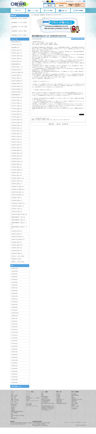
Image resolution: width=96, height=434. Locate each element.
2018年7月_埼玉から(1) (17, 139)
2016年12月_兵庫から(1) (17, 91)
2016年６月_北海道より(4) (17, 72)
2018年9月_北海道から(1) (17, 169)
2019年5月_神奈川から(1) (17, 181)
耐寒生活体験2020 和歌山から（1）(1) (19, 223)
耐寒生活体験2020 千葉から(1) (18, 217)
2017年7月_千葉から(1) (17, 111)
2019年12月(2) (15, 296)
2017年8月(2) (15, 329)
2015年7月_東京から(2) (17, 61)
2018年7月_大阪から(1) (17, 142)
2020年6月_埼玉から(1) (17, 231)
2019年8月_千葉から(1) (17, 197)
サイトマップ (67, 422)
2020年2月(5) (15, 293)
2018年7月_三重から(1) (17, 136)
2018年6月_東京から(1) (17, 128)
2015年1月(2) (15, 382)
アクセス (73, 422)
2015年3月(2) (15, 376)
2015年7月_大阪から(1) (17, 58)
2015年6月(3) (15, 368)
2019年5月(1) (15, 307)
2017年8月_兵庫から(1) (17, 114)
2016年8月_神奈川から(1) (17, 83)
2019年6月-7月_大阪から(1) (18, 186)
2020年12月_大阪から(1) (17, 253)
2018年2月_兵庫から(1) (17, 125)
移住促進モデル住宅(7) (16, 258)
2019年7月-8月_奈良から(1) (18, 192)
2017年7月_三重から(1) (17, 105)
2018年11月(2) (15, 315)
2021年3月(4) (15, 282)
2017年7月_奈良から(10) (17, 97)
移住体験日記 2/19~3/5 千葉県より (19, 35)
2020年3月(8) (15, 290)
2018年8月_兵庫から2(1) (17, 155)
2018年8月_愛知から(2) (17, 150)
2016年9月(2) (15, 346)
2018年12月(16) (15, 312)
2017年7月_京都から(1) (17, 103)
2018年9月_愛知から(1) (17, 167)
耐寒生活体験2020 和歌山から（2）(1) (19, 227)
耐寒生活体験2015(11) (16, 41)
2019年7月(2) (15, 304)
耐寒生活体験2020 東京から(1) (18, 219)
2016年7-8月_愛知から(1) (17, 80)
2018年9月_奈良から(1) (17, 172)
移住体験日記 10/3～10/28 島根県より (19, 27)
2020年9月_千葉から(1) (17, 247)
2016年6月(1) (15, 354)
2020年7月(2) (15, 287)
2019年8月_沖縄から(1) (17, 200)
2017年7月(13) (15, 332)
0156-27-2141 (14, 424)
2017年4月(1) (15, 337)
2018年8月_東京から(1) (17, 158)
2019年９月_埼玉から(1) (17, 211)
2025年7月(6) (15, 268)
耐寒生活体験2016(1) (16, 64)
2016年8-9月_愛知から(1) (17, 89)
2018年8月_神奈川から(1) (17, 161)
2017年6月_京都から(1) (17, 108)
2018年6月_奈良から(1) (17, 133)
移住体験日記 (42, 14)
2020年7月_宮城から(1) (17, 233)
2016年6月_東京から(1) (17, 69)
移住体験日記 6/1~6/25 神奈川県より (19, 19)
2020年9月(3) (15, 285)
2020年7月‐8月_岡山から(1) (18, 236)
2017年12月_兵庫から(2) (17, 122)
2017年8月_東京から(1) (17, 116)
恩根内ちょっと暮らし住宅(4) (18, 261)
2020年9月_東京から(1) (17, 250)
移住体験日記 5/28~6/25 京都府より (19, 32)
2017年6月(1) (15, 335)
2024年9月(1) (15, 273)
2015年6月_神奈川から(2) (17, 55)
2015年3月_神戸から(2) (17, 44)
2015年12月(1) (15, 360)
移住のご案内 (36, 14)
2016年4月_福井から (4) (17, 66)
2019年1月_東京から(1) (17, 175)
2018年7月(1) (15, 318)
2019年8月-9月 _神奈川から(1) (18, 203)
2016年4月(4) (15, 357)
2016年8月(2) (15, 349)
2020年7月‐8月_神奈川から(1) (18, 239)
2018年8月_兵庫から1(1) (17, 153)
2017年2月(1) (15, 340)
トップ (32, 14)
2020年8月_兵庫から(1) (17, 242)
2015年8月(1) (15, 362)
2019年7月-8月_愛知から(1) (18, 194)
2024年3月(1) (15, 279)
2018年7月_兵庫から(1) (17, 144)
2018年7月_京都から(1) (17, 147)
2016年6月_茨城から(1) (17, 75)
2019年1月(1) (15, 310)
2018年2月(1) (15, 321)
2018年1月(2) (15, 324)
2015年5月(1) (15, 371)
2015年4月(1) (15, 374)
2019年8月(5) (15, 301)
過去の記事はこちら (16, 386)
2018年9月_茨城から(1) (17, 164)
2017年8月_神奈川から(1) (17, 119)
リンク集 (84, 422)
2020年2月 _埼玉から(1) (17, 208)
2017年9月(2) (15, 326)
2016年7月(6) (15, 351)
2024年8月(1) (15, 276)
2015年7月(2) (15, 365)
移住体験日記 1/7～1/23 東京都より (19, 23)
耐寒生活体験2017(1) (16, 94)
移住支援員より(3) (16, 47)
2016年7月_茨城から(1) (17, 78)
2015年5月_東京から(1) (17, 50)
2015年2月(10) (15, 379)
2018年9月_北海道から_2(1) (18, 178)
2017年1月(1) (15, 343)
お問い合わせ (78, 422)
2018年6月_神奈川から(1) (17, 130)
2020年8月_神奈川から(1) (17, 245)
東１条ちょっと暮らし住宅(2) (18, 256)
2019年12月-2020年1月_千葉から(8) (19, 214)
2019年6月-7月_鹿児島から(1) (18, 189)
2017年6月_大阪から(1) (17, 100)
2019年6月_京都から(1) (17, 183)
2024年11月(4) (15, 271)
